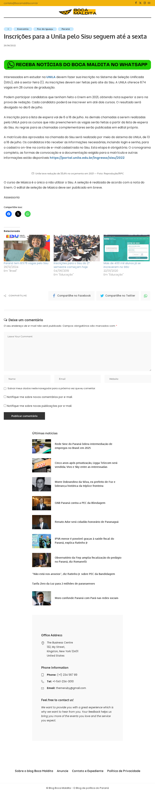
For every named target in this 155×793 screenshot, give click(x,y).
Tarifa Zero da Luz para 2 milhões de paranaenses (63, 583)
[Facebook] (136, 3)
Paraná (66, 29)
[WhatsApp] (145, 296)
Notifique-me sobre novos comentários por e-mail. (40, 397)
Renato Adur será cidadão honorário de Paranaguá (87, 521)
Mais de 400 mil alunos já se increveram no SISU (122, 265)
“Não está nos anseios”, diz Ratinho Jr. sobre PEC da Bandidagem (73, 573)
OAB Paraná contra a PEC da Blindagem (80, 502)
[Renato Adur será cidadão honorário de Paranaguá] (41, 522)
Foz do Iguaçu (45, 29)
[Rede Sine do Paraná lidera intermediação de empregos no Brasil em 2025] (41, 446)
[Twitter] (140, 3)
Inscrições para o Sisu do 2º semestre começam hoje (72, 265)
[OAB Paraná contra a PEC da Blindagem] (41, 503)
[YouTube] (149, 3)
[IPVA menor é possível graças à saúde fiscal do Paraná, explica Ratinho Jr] (41, 541)
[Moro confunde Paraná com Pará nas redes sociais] (41, 598)
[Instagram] (145, 3)
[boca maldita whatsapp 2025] (77, 65)
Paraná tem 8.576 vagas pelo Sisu (26, 263)
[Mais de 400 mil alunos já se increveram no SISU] (127, 248)
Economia (23, 29)
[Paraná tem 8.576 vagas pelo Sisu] (27, 248)
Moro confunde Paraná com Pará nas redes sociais (86, 598)
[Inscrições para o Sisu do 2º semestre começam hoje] (77, 248)
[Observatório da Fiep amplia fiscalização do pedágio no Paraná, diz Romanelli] (41, 560)
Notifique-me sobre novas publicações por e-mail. (39, 406)
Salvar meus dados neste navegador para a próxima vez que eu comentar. (52, 388)
